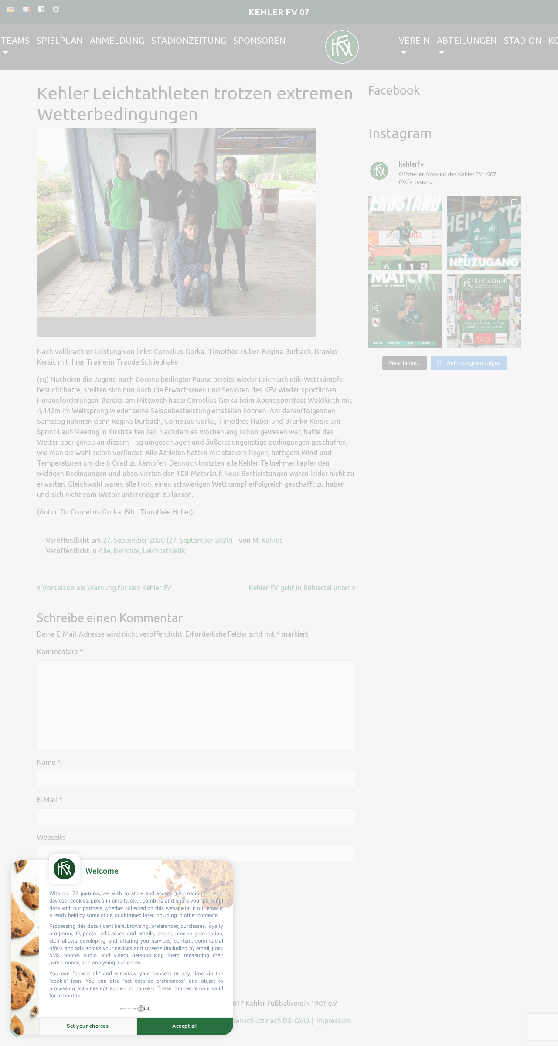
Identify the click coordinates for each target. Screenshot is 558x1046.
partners (90, 893)
